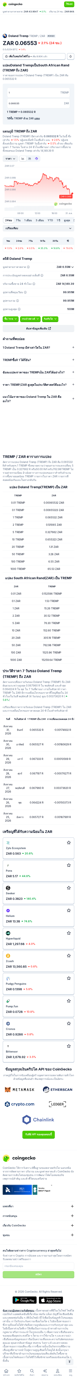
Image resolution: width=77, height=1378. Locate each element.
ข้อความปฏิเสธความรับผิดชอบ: (19, 1310)
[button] (38, 328)
